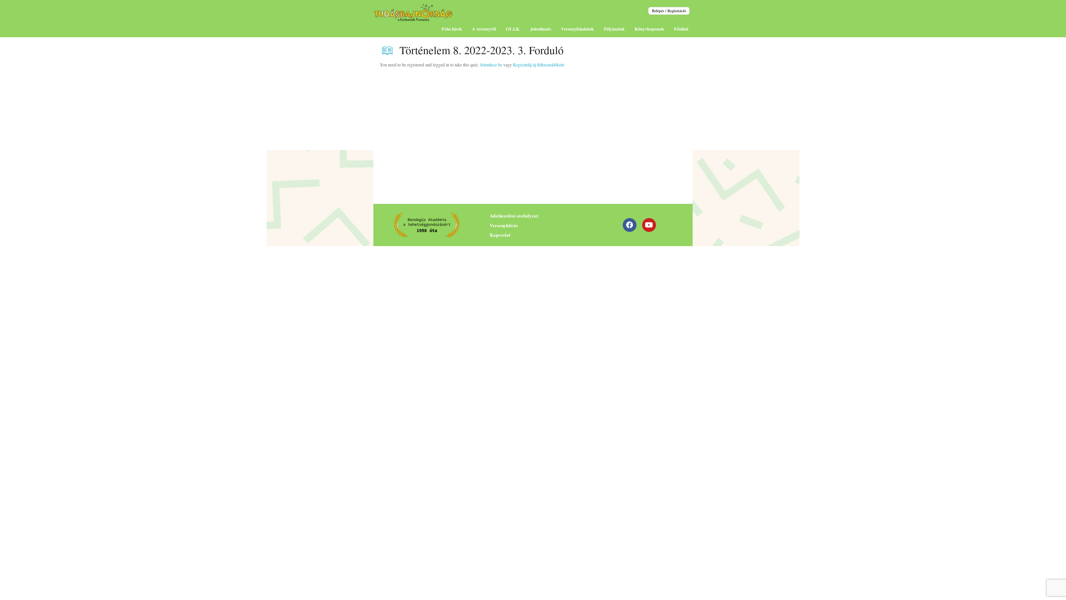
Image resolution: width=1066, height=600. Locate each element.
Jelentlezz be (491, 65)
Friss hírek (452, 29)
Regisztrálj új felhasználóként (538, 65)
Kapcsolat (500, 234)
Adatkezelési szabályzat (514, 215)
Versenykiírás (504, 225)
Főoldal (681, 29)
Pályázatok (614, 29)
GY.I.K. (513, 29)
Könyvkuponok (649, 29)
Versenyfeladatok (577, 29)
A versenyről (484, 29)
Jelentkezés (540, 29)
